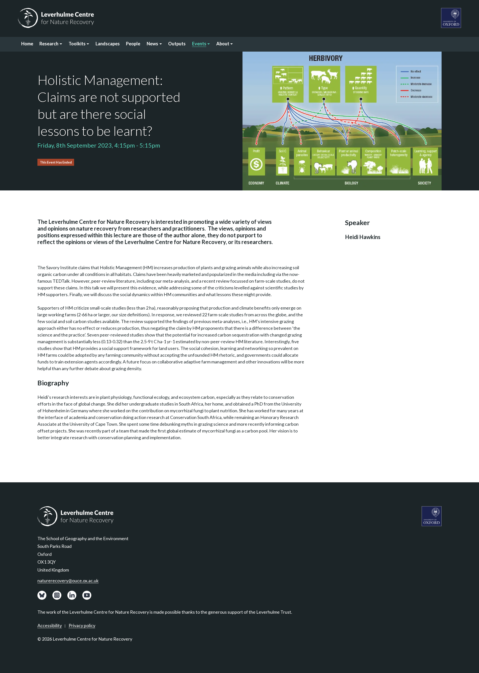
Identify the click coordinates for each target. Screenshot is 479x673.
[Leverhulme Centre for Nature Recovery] (56, 18)
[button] (50, 44)
